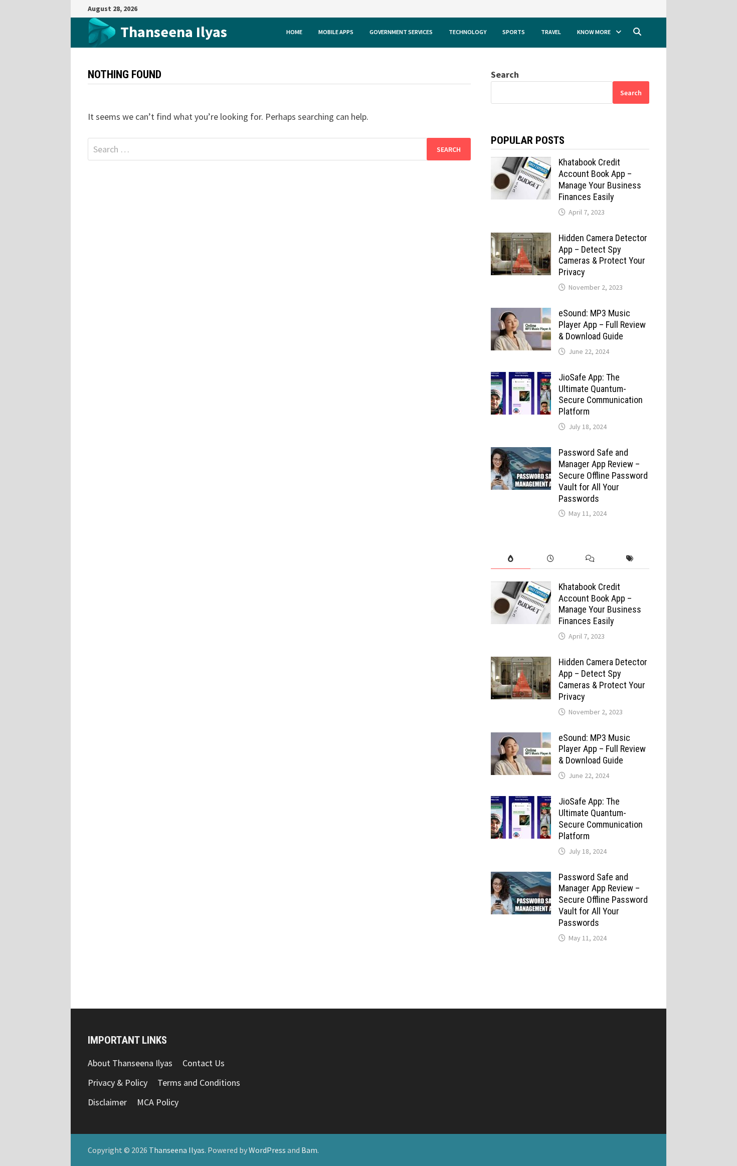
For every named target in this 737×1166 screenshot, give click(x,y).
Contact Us (203, 1063)
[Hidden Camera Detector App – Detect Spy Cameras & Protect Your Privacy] (521, 239)
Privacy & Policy (117, 1082)
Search (505, 74)
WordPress (267, 1150)
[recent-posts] (550, 558)
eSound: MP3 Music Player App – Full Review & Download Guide (602, 324)
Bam (309, 1150)
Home (294, 32)
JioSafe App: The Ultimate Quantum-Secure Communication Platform (601, 394)
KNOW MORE (594, 32)
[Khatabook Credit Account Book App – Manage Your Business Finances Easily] (521, 163)
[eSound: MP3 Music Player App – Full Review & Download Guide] (521, 314)
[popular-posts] (510, 558)
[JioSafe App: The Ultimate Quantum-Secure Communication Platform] (521, 378)
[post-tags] (629, 558)
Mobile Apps (335, 32)
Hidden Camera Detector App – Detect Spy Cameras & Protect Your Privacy (603, 255)
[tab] (510, 558)
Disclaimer (107, 1102)
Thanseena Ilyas (173, 31)
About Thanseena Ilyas (130, 1063)
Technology (467, 32)
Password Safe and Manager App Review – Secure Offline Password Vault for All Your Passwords (603, 475)
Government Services (401, 32)
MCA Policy (157, 1102)
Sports (513, 32)
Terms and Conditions (198, 1082)
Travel (551, 32)
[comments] (590, 558)
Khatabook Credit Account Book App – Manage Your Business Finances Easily (600, 179)
